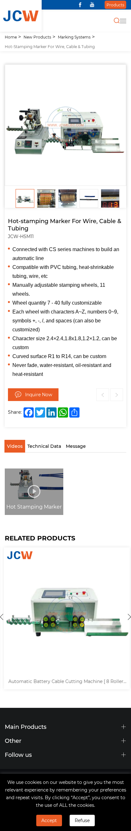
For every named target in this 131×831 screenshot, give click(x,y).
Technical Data (44, 446)
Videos (15, 446)
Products (115, 4)
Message (76, 446)
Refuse (82, 820)
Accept (49, 820)
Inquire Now (38, 394)
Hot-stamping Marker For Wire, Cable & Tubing (50, 46)
